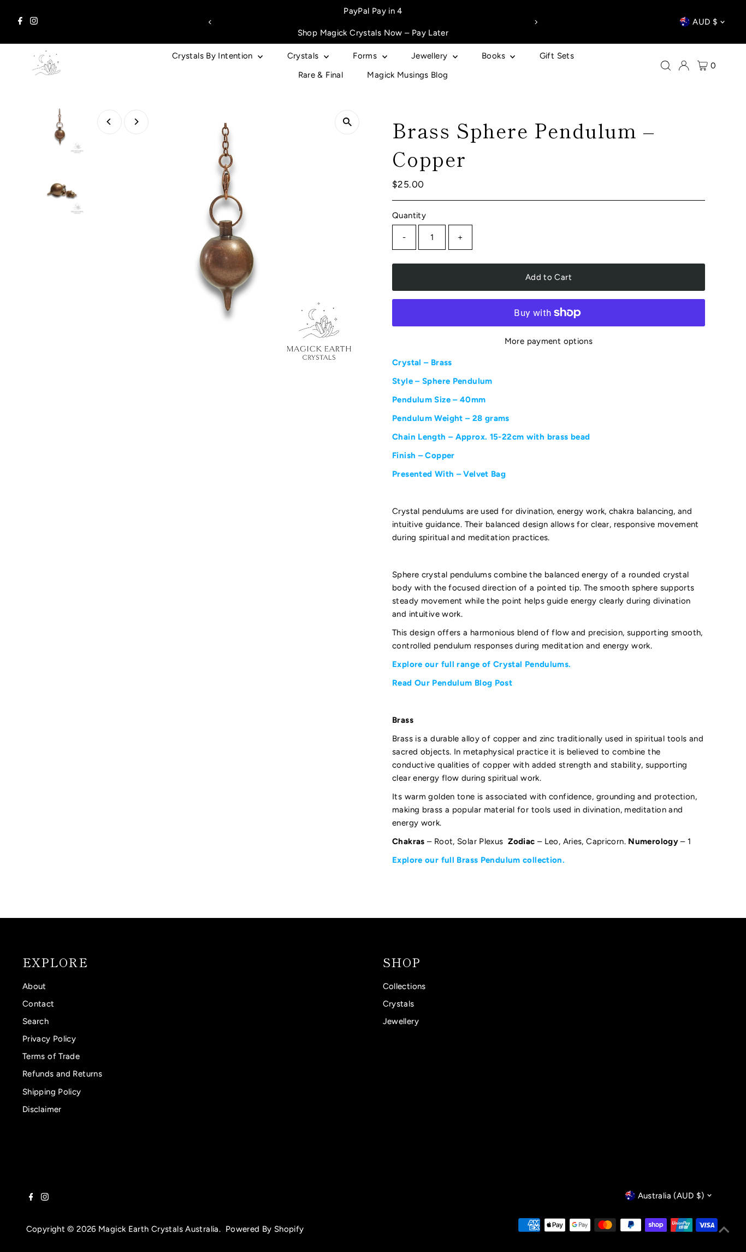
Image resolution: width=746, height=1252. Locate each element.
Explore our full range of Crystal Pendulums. (481, 664)
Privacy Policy (49, 1039)
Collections (404, 986)
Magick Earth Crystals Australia (158, 1229)
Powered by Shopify (265, 1229)
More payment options (549, 341)
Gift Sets (557, 56)
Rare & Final (321, 75)
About (34, 986)
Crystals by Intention (213, 56)
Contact (38, 1004)
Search (35, 1021)
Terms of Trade (51, 1056)
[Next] (535, 22)
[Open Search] (666, 66)
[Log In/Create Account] (684, 66)
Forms (366, 56)
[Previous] (210, 22)
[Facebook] (20, 22)
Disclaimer (42, 1109)
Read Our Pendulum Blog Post (452, 683)
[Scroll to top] (724, 1230)
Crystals (304, 56)
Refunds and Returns (62, 1074)
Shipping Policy (51, 1092)
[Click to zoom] (347, 122)
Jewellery (430, 56)
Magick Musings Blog (407, 75)
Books (494, 56)
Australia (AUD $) (671, 1196)
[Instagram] (33, 22)
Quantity (409, 215)
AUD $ (704, 22)
